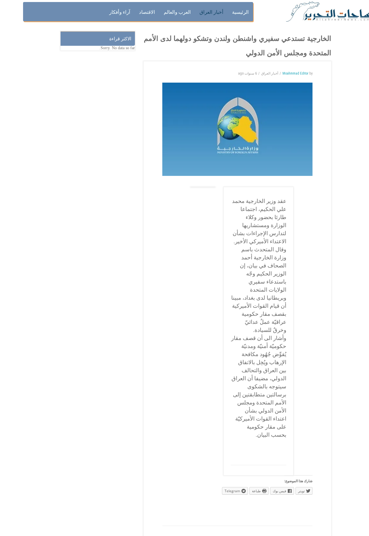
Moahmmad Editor (295, 73)
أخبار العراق (269, 73)
